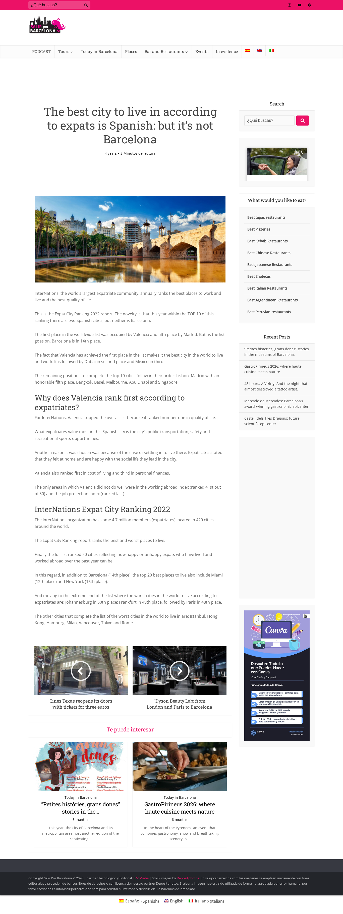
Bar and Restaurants (164, 51)
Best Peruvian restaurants (269, 311)
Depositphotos (188, 878)
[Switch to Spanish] (248, 50)
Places (131, 51)
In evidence (227, 51)
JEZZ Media (141, 878)
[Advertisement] (277, 517)
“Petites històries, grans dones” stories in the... (80, 808)
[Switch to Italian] (272, 50)
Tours (63, 51)
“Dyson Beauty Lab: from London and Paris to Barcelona (166, 863)
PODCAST (41, 51)
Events (201, 51)
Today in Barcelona (99, 51)
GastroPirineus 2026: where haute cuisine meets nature (179, 808)
